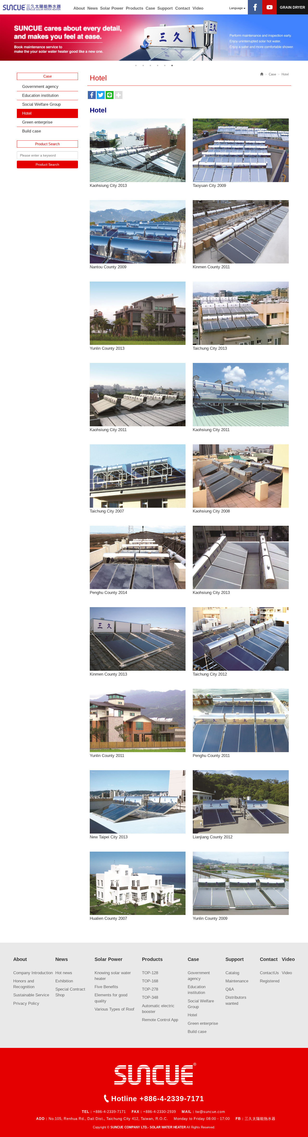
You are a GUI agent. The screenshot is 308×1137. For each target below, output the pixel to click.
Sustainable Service (31, 995)
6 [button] (172, 65)
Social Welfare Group (41, 104)
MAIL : (188, 1112)
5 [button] (164, 65)
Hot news (63, 973)
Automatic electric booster (158, 1009)
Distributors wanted (235, 1000)
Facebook (255, 7)
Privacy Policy (26, 1003)
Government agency (40, 86)
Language (236, 8)
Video (287, 973)
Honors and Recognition (23, 984)
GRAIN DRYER (292, 7)
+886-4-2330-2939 (159, 1112)
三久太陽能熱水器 (260, 1119)
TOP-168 (150, 981)
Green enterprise (37, 122)
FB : (240, 1119)
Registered (269, 981)
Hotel (27, 113)
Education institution (40, 95)
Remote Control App (160, 1020)
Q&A (229, 989)
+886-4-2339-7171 (172, 1099)
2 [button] (143, 65)
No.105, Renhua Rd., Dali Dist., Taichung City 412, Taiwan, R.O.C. (108, 1119)
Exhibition (64, 981)
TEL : (87, 1112)
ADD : (41, 1119)
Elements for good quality (111, 998)
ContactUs (269, 973)
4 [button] (157, 65)
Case (272, 74)
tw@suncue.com (210, 1112)
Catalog (232, 973)
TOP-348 (150, 997)
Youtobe (269, 7)
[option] (154, 37)
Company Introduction (33, 973)
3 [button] (150, 65)
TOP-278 (150, 989)
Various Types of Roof (114, 1009)
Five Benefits (106, 987)
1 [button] (136, 65)
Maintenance (236, 981)
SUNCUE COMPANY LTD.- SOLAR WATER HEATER (36, 7)
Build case (31, 131)
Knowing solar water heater (113, 976)
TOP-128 (150, 973)
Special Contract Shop (70, 992)
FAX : (137, 1112)
